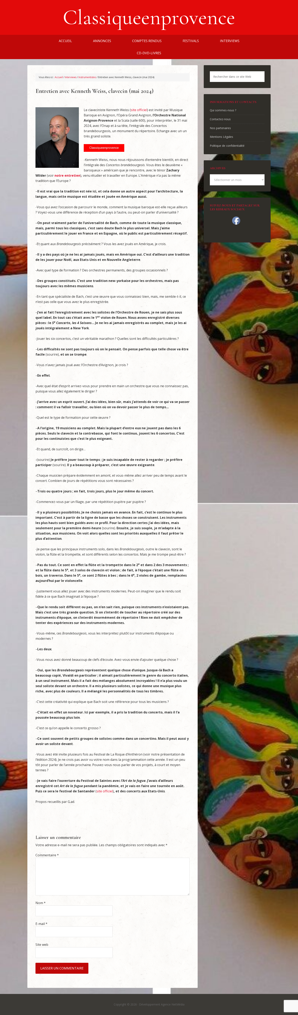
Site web (41, 944)
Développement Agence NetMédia (161, 1004)
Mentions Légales (221, 137)
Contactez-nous (220, 119)
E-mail (41, 923)
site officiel (139, 110)
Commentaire (47, 855)
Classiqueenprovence (149, 17)
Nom (40, 903)
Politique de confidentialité (227, 146)
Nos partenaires (220, 128)
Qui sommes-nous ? (223, 110)
